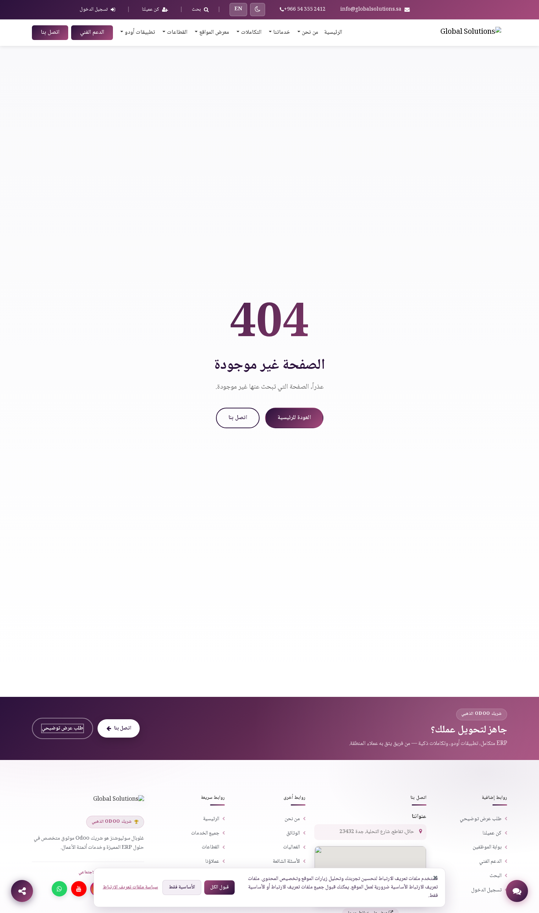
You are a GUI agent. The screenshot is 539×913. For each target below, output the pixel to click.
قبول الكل (219, 887)
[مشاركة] (22, 891)
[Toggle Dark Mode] (257, 9)
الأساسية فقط (182, 887)
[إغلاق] (435, 878)
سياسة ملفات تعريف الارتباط (130, 887)
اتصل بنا (50, 32)
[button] (307, 32)
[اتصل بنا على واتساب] (59, 888)
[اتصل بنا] (517, 891)
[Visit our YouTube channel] (79, 888)
